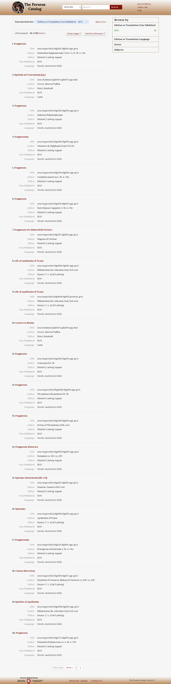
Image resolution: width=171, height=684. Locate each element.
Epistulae (20, 508)
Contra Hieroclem (25, 570)
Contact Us (96, 680)
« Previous (58, 667)
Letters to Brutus (25, 322)
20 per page (73, 33)
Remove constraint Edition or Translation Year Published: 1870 (87, 22)
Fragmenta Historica (26, 446)
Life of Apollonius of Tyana (29, 260)
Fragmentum (21, 136)
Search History (144, 4)
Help (139, 10)
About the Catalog (78, 680)
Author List (142, 7)
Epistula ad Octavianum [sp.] (29, 74)
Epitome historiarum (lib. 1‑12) (31, 477)
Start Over (101, 22)
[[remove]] (120, 30)
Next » (42, 33)
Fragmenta (20, 43)
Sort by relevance (94, 33)
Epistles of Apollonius (27, 601)
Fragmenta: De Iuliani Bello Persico (33, 229)
